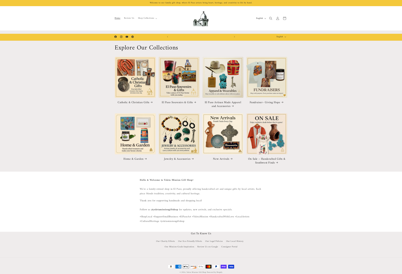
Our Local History (235, 241)
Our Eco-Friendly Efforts (190, 241)
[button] (147, 18)
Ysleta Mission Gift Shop (196, 272)
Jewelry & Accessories (177, 159)
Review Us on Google (207, 247)
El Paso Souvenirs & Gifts (177, 102)
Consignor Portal (229, 247)
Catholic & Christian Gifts (133, 102)
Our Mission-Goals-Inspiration (179, 247)
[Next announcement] (234, 37)
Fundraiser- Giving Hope (265, 102)
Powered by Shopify (215, 272)
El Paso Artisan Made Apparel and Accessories (223, 104)
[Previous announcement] (167, 37)
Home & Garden (133, 159)
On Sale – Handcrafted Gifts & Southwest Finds (266, 161)
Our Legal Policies (214, 241)
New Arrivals (221, 159)
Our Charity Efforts (165, 241)
